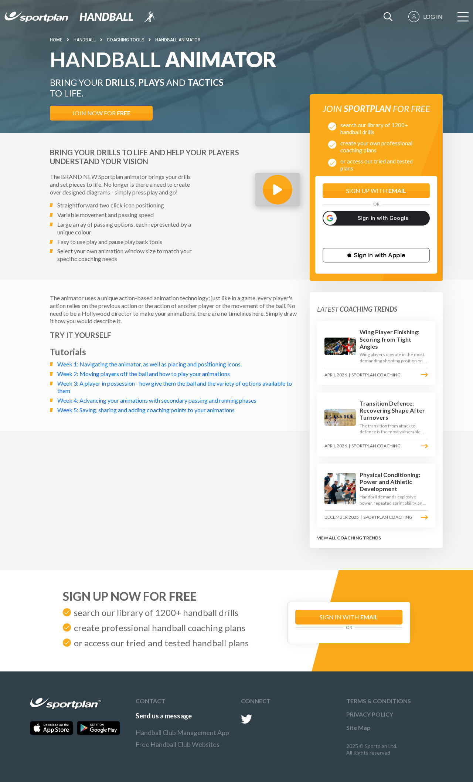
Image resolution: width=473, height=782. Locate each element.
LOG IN (433, 16)
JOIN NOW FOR (101, 112)
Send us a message (164, 716)
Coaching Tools (125, 40)
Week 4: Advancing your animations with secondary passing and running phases (156, 400)
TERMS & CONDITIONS (378, 700)
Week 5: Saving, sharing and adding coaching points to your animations (146, 409)
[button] (376, 255)
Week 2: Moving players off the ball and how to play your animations (143, 373)
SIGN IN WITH (349, 616)
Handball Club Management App (182, 732)
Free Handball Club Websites (178, 744)
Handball (85, 40)
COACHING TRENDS (359, 538)
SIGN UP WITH (376, 190)
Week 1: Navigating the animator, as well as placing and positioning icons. (149, 364)
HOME (56, 40)
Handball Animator (178, 40)
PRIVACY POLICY (369, 714)
